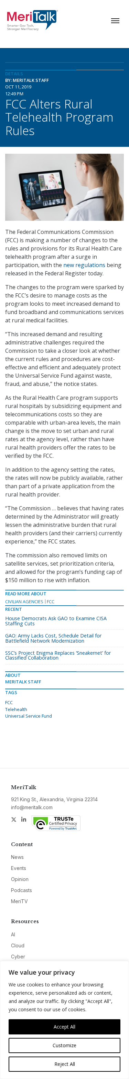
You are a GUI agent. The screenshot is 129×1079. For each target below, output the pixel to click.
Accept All (64, 1026)
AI (13, 934)
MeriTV (19, 901)
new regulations (84, 265)
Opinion (20, 879)
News (17, 857)
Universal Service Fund (28, 716)
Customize (64, 1045)
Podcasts (21, 890)
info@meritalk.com (32, 807)
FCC (50, 601)
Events (18, 868)
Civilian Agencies (24, 601)
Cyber (18, 956)
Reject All (64, 1064)
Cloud (17, 945)
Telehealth (16, 709)
